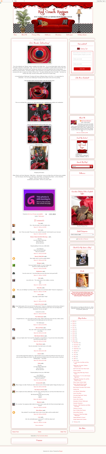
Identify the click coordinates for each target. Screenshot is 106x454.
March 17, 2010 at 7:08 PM (40, 275)
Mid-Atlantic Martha (39, 335)
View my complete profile (82, 132)
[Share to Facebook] (53, 214)
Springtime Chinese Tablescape (80, 401)
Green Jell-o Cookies (78, 399)
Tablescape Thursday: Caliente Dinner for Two (80, 366)
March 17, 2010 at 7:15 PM (40, 284)
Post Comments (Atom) (42, 435)
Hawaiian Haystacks (77, 403)
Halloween (48, 35)
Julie (39, 278)
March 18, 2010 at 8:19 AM (40, 380)
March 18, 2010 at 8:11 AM (40, 350)
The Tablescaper (39, 316)
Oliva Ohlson (39, 410)
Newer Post (15, 432)
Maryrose (39, 402)
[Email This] (49, 214)
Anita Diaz (39, 287)
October (76, 346)
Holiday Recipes (82, 35)
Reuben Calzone (77, 397)
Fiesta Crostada (77, 370)
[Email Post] (46, 214)
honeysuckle (39, 382)
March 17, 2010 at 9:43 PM (40, 313)
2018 (73, 325)
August (75, 350)
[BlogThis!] (51, 214)
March (75, 360)
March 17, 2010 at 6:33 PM (40, 253)
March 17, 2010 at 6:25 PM (40, 234)
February (76, 421)
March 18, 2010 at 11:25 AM (40, 399)
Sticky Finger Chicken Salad (79, 382)
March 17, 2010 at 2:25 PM (40, 227)
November (76, 344)
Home (15, 35)
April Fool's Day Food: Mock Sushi (81, 368)
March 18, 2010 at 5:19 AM (40, 341)
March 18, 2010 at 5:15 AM (40, 333)
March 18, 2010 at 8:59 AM (40, 386)
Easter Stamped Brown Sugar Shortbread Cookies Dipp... (80, 385)
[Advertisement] (82, 105)
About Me (24, 35)
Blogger (61, 451)
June (75, 354)
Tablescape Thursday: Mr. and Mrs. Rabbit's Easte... (81, 379)
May (75, 356)
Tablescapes (69, 35)
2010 (73, 341)
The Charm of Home (39, 389)
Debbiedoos (39, 271)
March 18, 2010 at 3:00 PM (40, 407)
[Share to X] (52, 214)
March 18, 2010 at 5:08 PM (40, 414)
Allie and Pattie (39, 327)
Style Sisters (39, 344)
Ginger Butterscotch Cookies (79, 419)
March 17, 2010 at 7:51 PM (40, 291)
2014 (73, 333)
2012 (73, 337)
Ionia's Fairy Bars (77, 393)
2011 (73, 339)
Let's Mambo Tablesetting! (79, 391)
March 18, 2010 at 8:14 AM (40, 360)
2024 (73, 323)
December (76, 342)
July (75, 352)
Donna (39, 294)
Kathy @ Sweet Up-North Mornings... (39, 236)
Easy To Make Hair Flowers (79, 410)
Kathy (39, 363)
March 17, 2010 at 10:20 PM (40, 324)
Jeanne (39, 353)
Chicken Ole (76, 389)
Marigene (39, 263)
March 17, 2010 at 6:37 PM (40, 260)
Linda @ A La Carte (39, 304)
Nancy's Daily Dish (39, 256)
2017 (73, 327)
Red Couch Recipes (86, 120)
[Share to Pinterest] (55, 214)
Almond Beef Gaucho (78, 412)
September (76, 348)
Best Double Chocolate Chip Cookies (81, 387)
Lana (39, 417)
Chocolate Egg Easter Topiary (80, 395)
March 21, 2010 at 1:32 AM (40, 422)
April (75, 358)
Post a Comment (39, 425)
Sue (39, 223)
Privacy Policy (36, 35)
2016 (73, 329)
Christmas (58, 35)
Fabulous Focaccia (77, 408)
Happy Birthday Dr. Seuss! (79, 417)
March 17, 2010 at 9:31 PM (40, 301)
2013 (73, 335)
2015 (73, 331)
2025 (73, 321)
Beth (39, 230)
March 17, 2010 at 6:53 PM (40, 268)
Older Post (63, 432)
